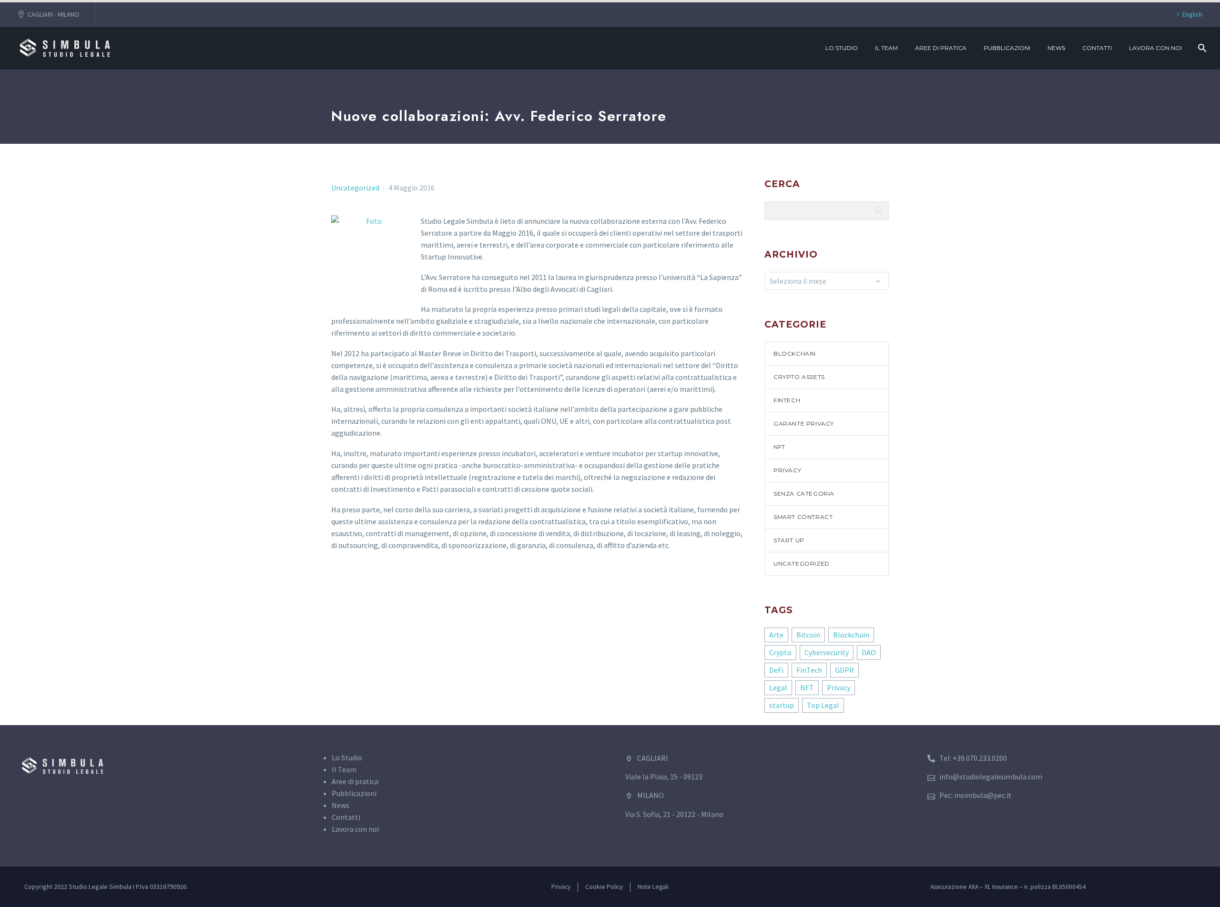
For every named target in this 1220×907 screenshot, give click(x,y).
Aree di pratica (940, 47)
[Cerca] (1201, 48)
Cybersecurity (826, 652)
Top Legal (823, 705)
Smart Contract (803, 516)
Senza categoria (803, 493)
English (1192, 14)
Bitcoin (808, 634)
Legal (778, 687)
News (1056, 47)
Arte (776, 634)
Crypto (780, 652)
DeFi (776, 670)
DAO (869, 652)
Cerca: (878, 210)
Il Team (886, 47)
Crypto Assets (799, 376)
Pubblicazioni (1007, 47)
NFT (779, 446)
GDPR (844, 670)
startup (781, 705)
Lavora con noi (1155, 47)
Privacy (787, 470)
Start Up (788, 540)
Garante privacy (803, 423)
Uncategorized (355, 187)
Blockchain (794, 353)
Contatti (1097, 47)
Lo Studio (841, 47)
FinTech (786, 400)
